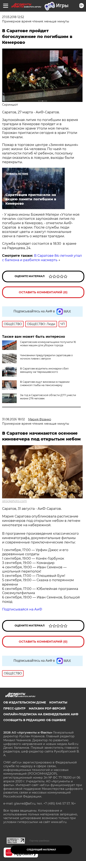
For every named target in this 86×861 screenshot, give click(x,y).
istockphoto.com (14, 501)
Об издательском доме (24, 702)
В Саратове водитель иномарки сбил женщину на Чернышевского (44, 370)
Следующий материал (41, 849)
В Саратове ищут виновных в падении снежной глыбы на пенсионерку (45, 383)
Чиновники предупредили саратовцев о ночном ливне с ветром (46, 357)
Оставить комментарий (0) (43, 292)
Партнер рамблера (39, 840)
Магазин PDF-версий (47, 708)
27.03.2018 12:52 (13, 17)
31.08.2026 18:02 (13, 419)
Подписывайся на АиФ (22, 609)
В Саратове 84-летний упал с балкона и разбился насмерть (42, 258)
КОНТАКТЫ (58, 702)
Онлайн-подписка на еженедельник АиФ (40, 714)
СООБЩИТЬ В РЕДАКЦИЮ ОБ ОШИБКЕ (34, 720)
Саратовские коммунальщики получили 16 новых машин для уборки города (48, 343)
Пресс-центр (14, 708)
